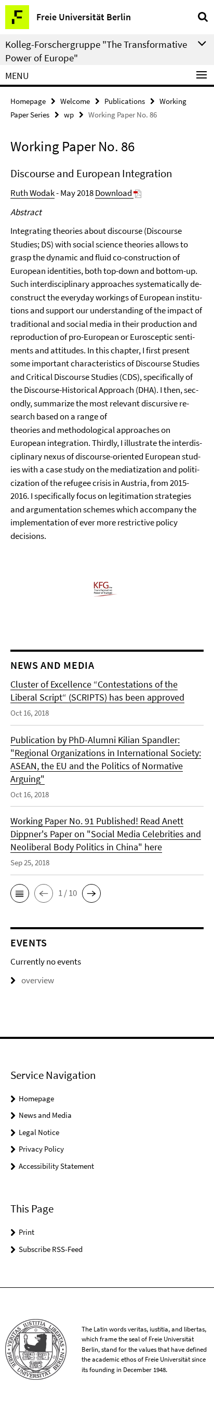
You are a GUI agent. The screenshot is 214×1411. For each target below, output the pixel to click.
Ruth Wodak (32, 193)
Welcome (75, 101)
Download (114, 193)
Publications (124, 101)
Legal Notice (39, 1132)
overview (37, 980)
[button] (19, 893)
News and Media (45, 1115)
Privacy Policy (41, 1149)
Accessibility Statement (56, 1166)
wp (69, 115)
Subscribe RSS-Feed (51, 1249)
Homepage (28, 101)
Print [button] (26, 1232)
